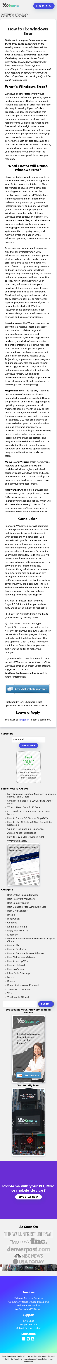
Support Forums (28, 1324)
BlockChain (13, 918)
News (10, 977)
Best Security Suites (18, 902)
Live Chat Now (28, 1196)
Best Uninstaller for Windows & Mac (26, 906)
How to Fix (13, 945)
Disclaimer (28, 1361)
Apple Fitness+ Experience (21, 832)
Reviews (11, 981)
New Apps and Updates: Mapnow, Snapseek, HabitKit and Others (31, 795)
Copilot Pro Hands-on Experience (25, 828)
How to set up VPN (17, 961)
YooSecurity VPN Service (28, 1309)
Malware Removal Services (28, 1298)
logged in (24, 719)
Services (14, 1359)
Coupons (12, 922)
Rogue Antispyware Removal (23, 985)
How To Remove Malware (21, 957)
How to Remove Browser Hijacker (25, 953)
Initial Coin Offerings (18, 973)
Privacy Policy (41, 1359)
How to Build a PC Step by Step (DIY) (27, 818)
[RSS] (33, 1339)
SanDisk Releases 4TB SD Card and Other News (29, 802)
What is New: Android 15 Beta (23, 807)
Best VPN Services (17, 910)
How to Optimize (16, 949)
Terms (50, 1359)
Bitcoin (11, 914)
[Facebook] (24, 1339)
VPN (9, 993)
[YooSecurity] (10, 7)
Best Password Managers (21, 898)
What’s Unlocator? (17, 840)
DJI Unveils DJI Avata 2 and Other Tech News (28, 813)
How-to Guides (15, 969)
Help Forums (23, 1359)
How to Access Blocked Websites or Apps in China (31, 940)
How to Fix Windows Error (28, 31)
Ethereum (12, 934)
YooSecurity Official (18, 996)
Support (32, 1359)
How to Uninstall (16, 965)
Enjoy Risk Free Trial (18, 930)
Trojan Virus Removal (18, 988)
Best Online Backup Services (22, 894)
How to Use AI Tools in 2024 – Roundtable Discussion (29, 823)
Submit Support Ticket (28, 1327)
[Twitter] (29, 1339)
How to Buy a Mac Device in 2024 (25, 836)
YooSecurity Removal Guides (14, 14)
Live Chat (42, 5)
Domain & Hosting (17, 926)
